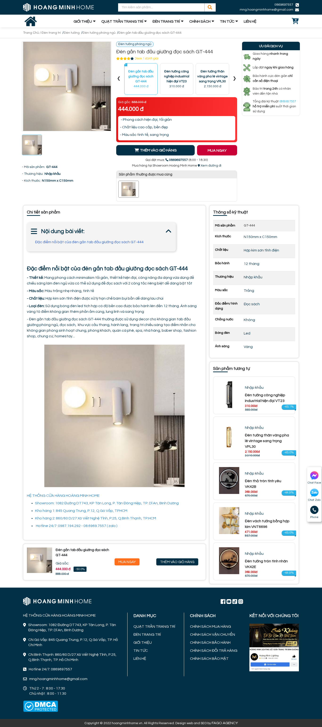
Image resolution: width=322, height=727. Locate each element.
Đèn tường (72, 32)
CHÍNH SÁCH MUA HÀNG (210, 626)
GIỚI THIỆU (83, 21)
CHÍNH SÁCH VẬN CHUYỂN (212, 634)
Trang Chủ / (32, 32)
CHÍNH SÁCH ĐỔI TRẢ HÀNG (213, 650)
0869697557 (283, 4)
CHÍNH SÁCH (200, 21)
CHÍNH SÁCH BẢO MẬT (209, 658)
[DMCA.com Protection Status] (40, 706)
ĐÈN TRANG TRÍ (166, 21)
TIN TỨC (227, 21)
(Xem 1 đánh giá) (146, 58)
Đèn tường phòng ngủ (99, 32)
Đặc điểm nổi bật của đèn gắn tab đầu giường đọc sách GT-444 (89, 242)
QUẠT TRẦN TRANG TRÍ (122, 21)
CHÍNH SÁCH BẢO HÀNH (210, 642)
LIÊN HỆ (250, 21)
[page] (223, 601)
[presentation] (118, 79)
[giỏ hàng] (295, 21)
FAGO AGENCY (225, 723)
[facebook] (274, 647)
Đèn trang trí (51, 32)
